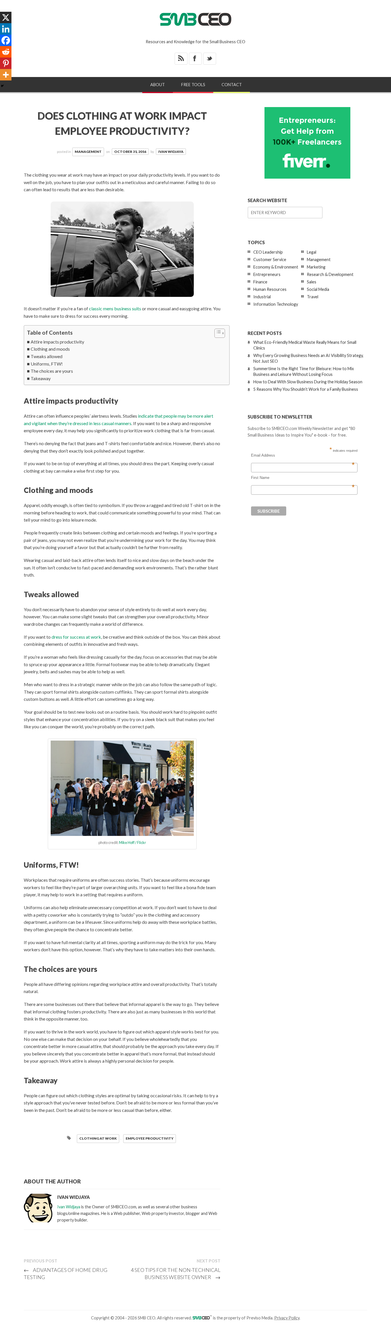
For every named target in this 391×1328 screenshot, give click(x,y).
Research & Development (330, 274)
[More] (5, 74)
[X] (5, 17)
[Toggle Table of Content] (217, 333)
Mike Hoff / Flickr (132, 842)
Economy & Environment (275, 267)
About (157, 84)
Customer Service (269, 259)
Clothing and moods (50, 349)
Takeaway (41, 378)
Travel (312, 296)
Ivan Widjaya (170, 151)
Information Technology (275, 304)
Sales (311, 281)
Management (88, 151)
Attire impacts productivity (57, 341)
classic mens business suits (115, 308)
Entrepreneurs (267, 274)
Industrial (262, 296)
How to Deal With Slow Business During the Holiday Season (307, 381)
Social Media (318, 289)
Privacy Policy (286, 1317)
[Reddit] (5, 52)
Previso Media (259, 1317)
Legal (311, 252)
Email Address (303, 455)
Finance (260, 281)
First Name (303, 478)
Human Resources (270, 289)
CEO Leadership (268, 252)
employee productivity (149, 1138)
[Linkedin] (5, 29)
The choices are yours (52, 371)
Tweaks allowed (46, 356)
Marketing (316, 267)
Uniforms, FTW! (47, 363)
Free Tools (193, 84)
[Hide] (2, 86)
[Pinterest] (5, 63)
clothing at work (98, 1138)
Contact (232, 84)
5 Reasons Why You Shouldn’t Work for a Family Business (305, 389)
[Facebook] (5, 40)
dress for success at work (76, 637)
